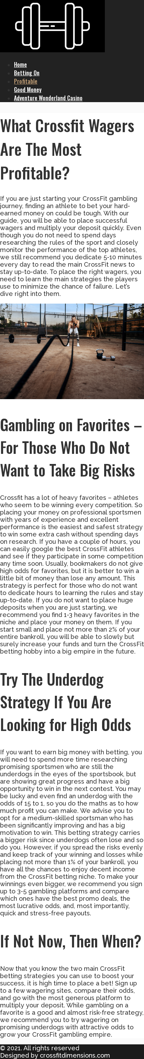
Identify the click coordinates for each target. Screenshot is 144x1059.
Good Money (28, 89)
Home (20, 64)
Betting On (26, 73)
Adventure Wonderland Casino (48, 98)
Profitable (25, 81)
